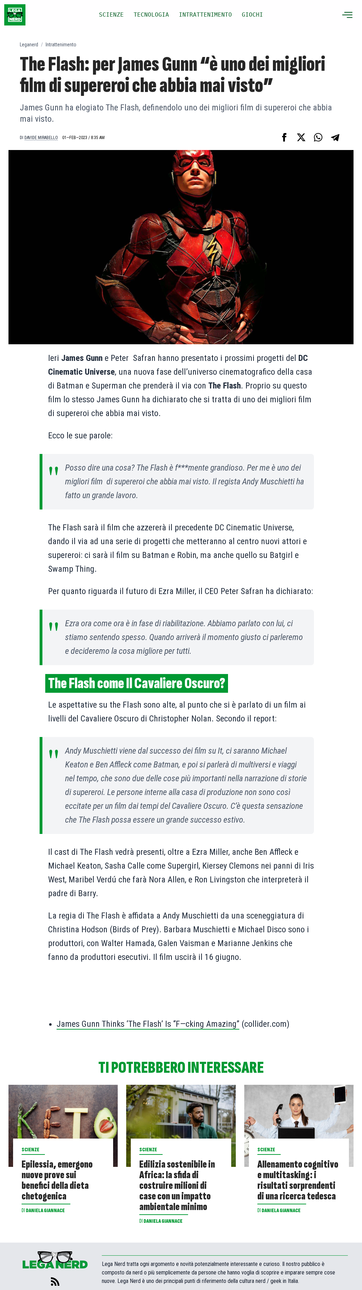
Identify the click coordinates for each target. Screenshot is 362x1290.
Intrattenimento (61, 44)
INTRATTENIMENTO (205, 14)
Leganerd (29, 44)
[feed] (55, 1281)
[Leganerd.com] (14, 14)
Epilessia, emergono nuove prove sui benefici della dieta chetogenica (57, 1180)
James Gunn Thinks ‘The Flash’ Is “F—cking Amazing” (148, 1024)
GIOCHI (252, 14)
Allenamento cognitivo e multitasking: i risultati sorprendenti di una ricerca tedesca (297, 1180)
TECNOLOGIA (151, 14)
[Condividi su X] (301, 137)
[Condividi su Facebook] (284, 137)
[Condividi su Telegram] (335, 137)
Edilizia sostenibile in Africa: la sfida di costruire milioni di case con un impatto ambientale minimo (177, 1185)
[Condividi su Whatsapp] (318, 137)
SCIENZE (111, 14)
